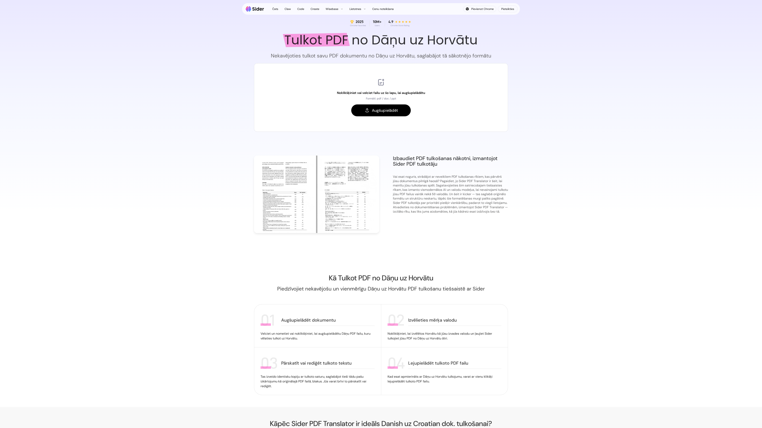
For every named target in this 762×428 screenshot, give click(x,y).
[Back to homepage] (254, 9)
